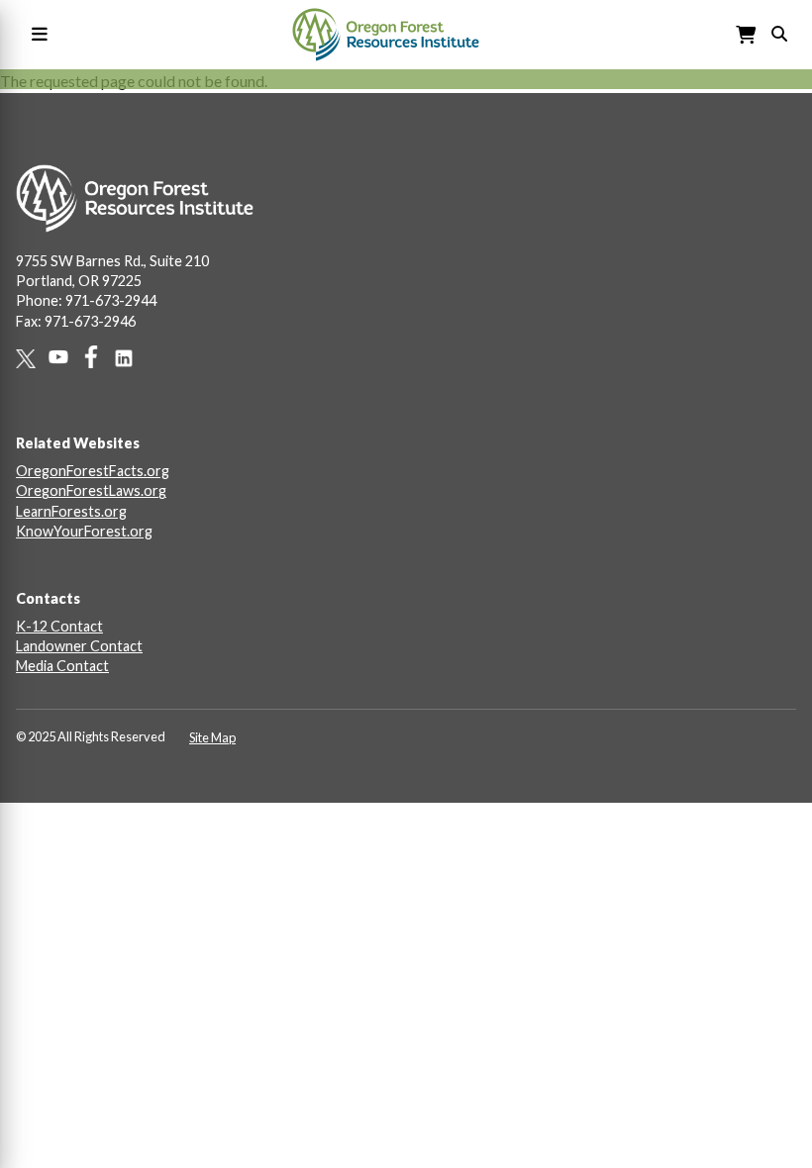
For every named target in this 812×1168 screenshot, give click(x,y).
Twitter (32, 358)
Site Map (212, 737)
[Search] (779, 32)
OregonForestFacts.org (92, 470)
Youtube (65, 356)
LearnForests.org (71, 511)
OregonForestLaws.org (91, 490)
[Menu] (35, 35)
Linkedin (130, 358)
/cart (747, 35)
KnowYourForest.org (84, 531)
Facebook (97, 356)
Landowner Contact (79, 645)
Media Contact (62, 665)
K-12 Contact (59, 626)
